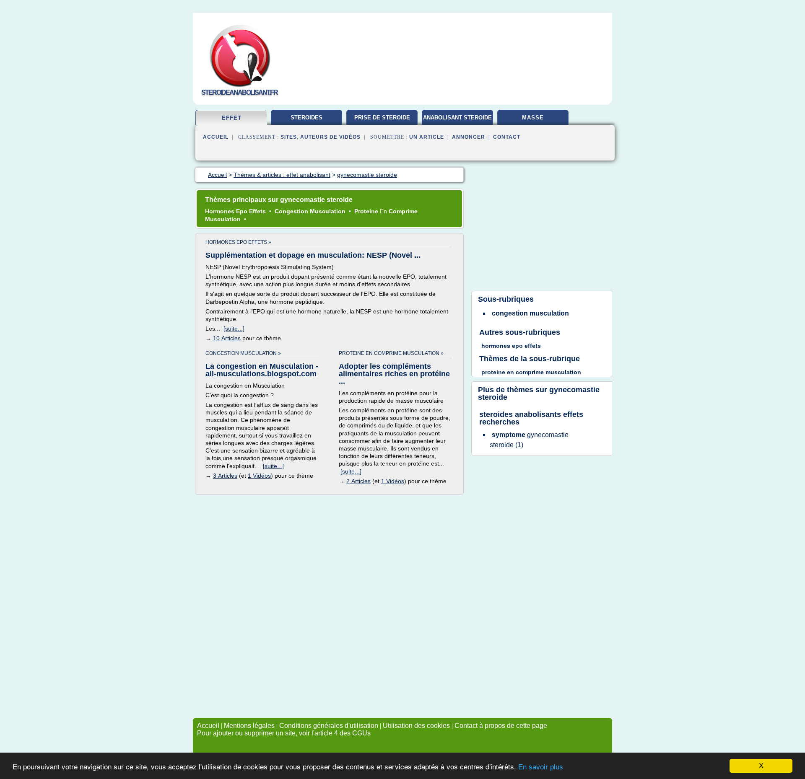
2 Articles (358, 481)
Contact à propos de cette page (500, 725)
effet (232, 118)
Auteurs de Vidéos (330, 137)
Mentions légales (249, 725)
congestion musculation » (243, 353)
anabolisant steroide (457, 117)
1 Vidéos (259, 475)
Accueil (216, 137)
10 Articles (227, 338)
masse (533, 117)
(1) (529, 439)
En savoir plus (540, 767)
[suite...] (233, 328)
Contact (506, 137)
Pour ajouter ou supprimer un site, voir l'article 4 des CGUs (284, 733)
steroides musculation (306, 120)
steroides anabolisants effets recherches (531, 418)
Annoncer (468, 137)
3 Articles (225, 475)
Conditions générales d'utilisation (328, 725)
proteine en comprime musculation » (391, 353)
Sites (288, 137)
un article (426, 137)
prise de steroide (382, 117)
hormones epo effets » (238, 242)
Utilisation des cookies (416, 725)
